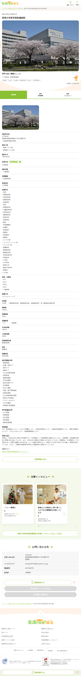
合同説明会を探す (7, 636)
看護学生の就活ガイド (9, 644)
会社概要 (30, 650)
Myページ (5, 632)
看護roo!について (19, 650)
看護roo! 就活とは (47, 628)
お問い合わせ (45, 644)
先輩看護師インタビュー (49, 640)
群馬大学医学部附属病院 (25, 603)
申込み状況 (45, 632)
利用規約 (50, 650)
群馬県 (20, 8)
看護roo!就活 (11, 603)
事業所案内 (40, 650)
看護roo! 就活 (12, 8)
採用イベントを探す (8, 640)
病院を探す (45, 636)
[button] (13, 95)
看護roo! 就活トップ (8, 628)
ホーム (4, 8)
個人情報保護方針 (62, 650)
